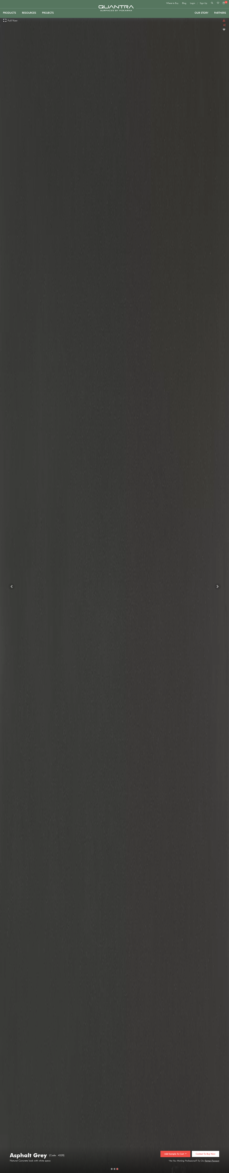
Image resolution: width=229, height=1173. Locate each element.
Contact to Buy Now (205, 1154)
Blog (184, 3)
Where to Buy (172, 3)
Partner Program (212, 1160)
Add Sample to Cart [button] (174, 1154)
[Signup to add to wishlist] (224, 29)
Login (192, 3)
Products (9, 12)
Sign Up (203, 3)
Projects (48, 12)
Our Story (201, 12)
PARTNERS (220, 12)
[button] (11, 586)
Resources (29, 12)
